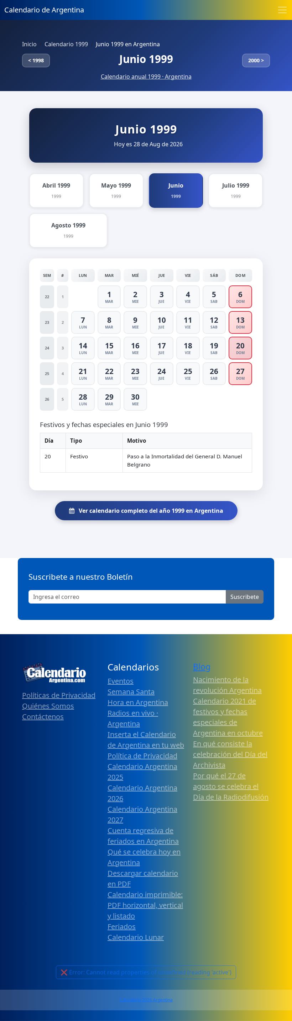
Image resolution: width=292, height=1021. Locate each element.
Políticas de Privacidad (58, 695)
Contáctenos (43, 716)
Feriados (122, 926)
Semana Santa (131, 691)
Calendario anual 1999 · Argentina (146, 76)
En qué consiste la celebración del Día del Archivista (230, 754)
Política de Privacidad (142, 756)
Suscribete (244, 597)
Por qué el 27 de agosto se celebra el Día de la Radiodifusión (230, 786)
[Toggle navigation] (282, 10)
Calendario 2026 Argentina (146, 1000)
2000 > (256, 60)
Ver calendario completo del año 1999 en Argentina (150, 511)
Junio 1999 (146, 59)
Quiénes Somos (48, 706)
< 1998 (36, 60)
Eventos (121, 681)
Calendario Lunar (136, 937)
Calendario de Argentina (44, 10)
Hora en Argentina (138, 702)
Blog (201, 666)
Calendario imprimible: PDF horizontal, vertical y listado (145, 905)
